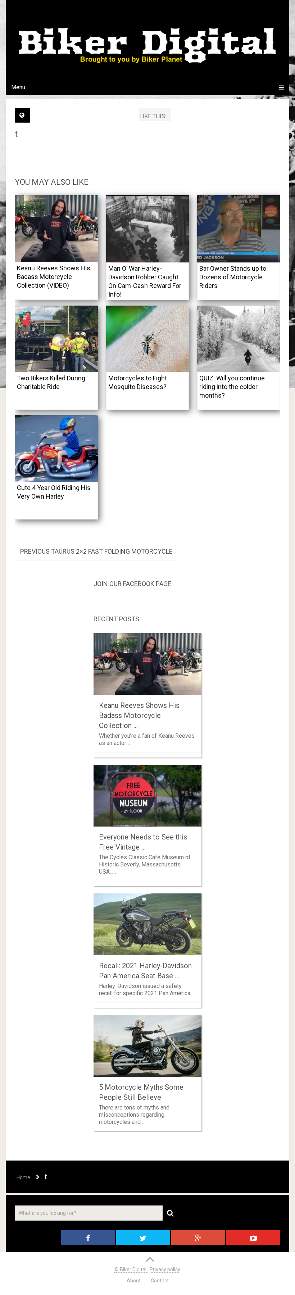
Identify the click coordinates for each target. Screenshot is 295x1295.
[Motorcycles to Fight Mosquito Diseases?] (147, 339)
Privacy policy (165, 1269)
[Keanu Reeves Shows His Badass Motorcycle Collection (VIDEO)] (56, 228)
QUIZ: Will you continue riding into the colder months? (232, 386)
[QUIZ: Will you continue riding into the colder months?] (238, 339)
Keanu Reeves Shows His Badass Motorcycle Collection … (139, 715)
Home (23, 1177)
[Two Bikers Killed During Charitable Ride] (56, 339)
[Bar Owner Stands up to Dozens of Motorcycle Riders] (238, 228)
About (134, 1280)
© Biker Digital (131, 1269)
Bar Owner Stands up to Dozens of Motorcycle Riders (232, 277)
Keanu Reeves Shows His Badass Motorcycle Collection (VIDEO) (53, 276)
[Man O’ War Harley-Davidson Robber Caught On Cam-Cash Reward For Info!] (147, 228)
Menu (18, 87)
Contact (160, 1280)
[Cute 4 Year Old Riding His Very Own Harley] (56, 448)
